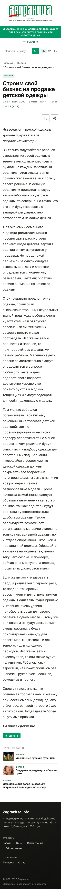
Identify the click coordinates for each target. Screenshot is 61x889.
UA (49, 51)
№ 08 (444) (12, 106)
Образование (13, 848)
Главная (8, 63)
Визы (19, 843)
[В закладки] (45, 118)
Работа (7, 843)
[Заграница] (30, 13)
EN (55, 51)
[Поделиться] (54, 118)
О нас (21, 862)
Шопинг (21, 63)
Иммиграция (35, 843)
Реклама (8, 862)
